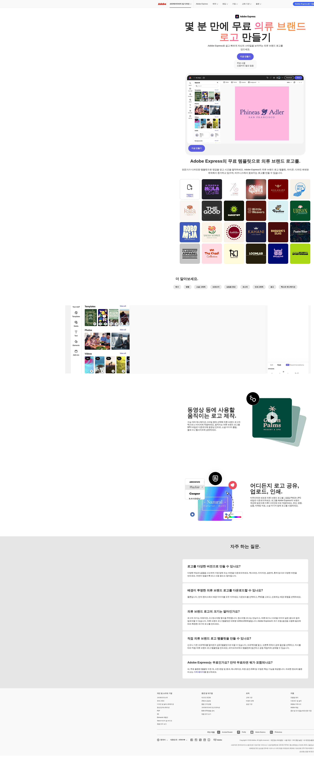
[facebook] (191, 740)
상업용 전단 (231, 287)
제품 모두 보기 (162, 724)
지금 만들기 (245, 56)
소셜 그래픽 (200, 287)
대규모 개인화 (206, 697)
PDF (158, 711)
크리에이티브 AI (162, 697)
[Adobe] (162, 4)
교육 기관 (245, 4)
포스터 (245, 287)
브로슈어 (216, 287)
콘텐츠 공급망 (206, 701)
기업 (234, 4)
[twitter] (200, 740)
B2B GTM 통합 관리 (208, 711)
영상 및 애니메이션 (163, 707)
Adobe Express (202, 4)
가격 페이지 (199, 672)
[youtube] (209, 740)
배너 (177, 287)
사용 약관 (287, 740)
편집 (224, 4)
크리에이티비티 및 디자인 (180, 4)
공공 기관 (249, 704)
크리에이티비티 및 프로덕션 (211, 707)
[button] (199, 201)
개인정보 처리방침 (277, 740)
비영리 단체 (250, 701)
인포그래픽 (259, 287)
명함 (187, 287)
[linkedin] (204, 740)
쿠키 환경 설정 (297, 740)
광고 (272, 287)
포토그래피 (160, 701)
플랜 (257, 4)
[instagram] (196, 740)
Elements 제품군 (162, 717)
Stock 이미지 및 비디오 (164, 721)
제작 (214, 4)
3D (158, 714)
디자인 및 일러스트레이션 (165, 704)
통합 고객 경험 (206, 704)
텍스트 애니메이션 (288, 287)
